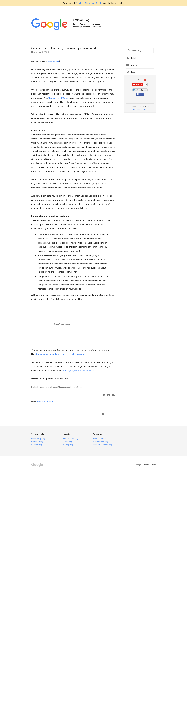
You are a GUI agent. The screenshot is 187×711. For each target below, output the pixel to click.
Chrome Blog (67, 442)
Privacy (146, 465)
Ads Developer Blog (100, 442)
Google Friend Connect (59, 98)
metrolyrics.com (57, 354)
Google (138, 465)
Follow (141, 94)
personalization (42, 401)
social (51, 401)
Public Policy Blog (38, 438)
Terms (153, 465)
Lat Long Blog (67, 445)
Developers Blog (99, 438)
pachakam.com (77, 354)
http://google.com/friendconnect (79, 370)
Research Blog (37, 442)
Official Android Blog (70, 438)
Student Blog (36, 445)
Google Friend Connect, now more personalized (63, 48)
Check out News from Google (89, 3)
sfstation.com (42, 354)
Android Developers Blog (102, 445)
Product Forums (139, 109)
